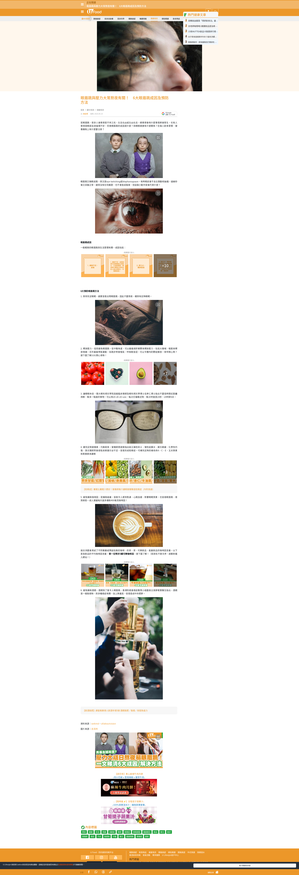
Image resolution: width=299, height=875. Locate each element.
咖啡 (119, 832)
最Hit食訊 (86, 18)
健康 (91, 832)
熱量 (104, 832)
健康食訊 (154, 18)
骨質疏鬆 (136, 832)
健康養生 (146, 832)
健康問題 (129, 836)
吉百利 (94, 728)
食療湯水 (201, 852)
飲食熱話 (176, 18)
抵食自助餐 (109, 18)
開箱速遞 (96, 18)
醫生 (121, 836)
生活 (97, 832)
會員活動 (146, 855)
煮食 (84, 832)
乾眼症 (127, 832)
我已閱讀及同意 (245, 865)
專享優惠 (156, 855)
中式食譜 (191, 852)
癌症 (92, 836)
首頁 (82, 110)
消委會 (112, 832)
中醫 (114, 836)
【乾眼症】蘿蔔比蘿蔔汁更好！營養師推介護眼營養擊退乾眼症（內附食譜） (118, 489)
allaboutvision (108, 723)
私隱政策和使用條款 (65, 864)
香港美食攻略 (135, 855)
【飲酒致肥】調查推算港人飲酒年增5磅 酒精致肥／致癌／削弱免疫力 (115, 710)
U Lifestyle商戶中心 (170, 855)
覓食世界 (120, 18)
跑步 (169, 832)
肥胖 (147, 836)
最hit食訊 (90, 110)
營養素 (139, 836)
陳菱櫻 (85, 114)
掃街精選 (165, 18)
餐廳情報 (143, 18)
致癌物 (107, 836)
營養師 (84, 836)
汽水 (99, 836)
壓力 (162, 832)
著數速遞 (131, 18)
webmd (95, 723)
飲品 (155, 832)
